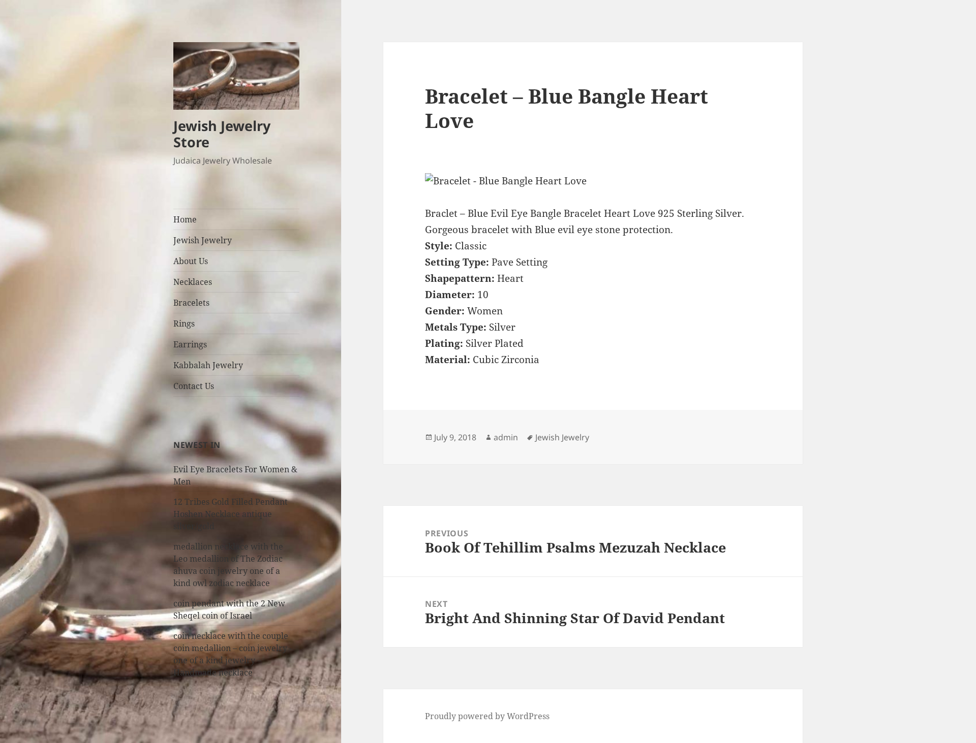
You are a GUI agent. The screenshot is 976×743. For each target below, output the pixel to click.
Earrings (190, 344)
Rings (184, 323)
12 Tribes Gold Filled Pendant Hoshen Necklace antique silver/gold (230, 514)
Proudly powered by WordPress (487, 716)
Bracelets (191, 302)
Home (185, 219)
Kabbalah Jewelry (208, 365)
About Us (190, 261)
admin (506, 437)
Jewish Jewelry (202, 240)
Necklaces (192, 281)
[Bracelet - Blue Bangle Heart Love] (592, 181)
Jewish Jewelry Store (221, 133)
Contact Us (193, 386)
